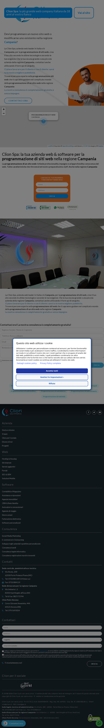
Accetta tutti (52, 371)
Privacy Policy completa (50, 363)
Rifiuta (52, 383)
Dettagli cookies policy (27, 363)
